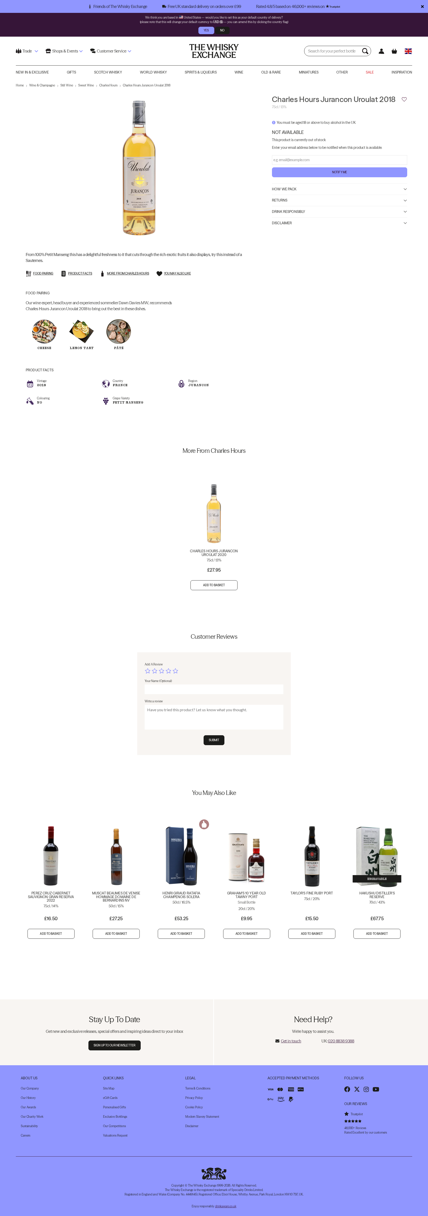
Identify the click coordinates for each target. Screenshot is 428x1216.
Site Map (108, 1088)
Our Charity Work (32, 1116)
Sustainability (29, 1126)
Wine (239, 72)
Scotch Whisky (108, 72)
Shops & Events (65, 51)
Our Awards (28, 1107)
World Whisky (153, 72)
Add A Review (154, 664)
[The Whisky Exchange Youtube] (376, 1089)
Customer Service (111, 51)
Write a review (154, 701)
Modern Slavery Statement (202, 1116)
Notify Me (339, 172)
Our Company (30, 1088)
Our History (28, 1098)
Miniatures (309, 72)
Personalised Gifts (114, 1107)
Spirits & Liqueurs (201, 72)
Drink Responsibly (288, 211)
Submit (214, 740)
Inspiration (402, 72)
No (222, 30)
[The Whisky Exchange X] (357, 1089)
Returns (279, 200)
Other (342, 72)
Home (20, 85)
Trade (27, 51)
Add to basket (214, 585)
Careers (25, 1135)
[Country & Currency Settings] (408, 51)
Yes (206, 30)
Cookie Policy (194, 1107)
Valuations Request (115, 1135)
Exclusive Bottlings (115, 1116)
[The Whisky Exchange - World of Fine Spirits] (214, 51)
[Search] (366, 51)
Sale (370, 72)
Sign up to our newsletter (114, 1045)
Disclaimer (282, 223)
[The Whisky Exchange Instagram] (366, 1089)
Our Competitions (114, 1126)
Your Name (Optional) (158, 681)
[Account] (381, 51)
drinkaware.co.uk (225, 1206)
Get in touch (291, 1041)
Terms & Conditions (197, 1088)
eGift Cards (110, 1098)
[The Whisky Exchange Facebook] (347, 1089)
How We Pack (284, 189)
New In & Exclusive (32, 72)
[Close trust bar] (422, 6)
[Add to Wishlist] (404, 99)
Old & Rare (271, 72)
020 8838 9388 (341, 1041)
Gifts (71, 72)
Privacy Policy (194, 1098)
